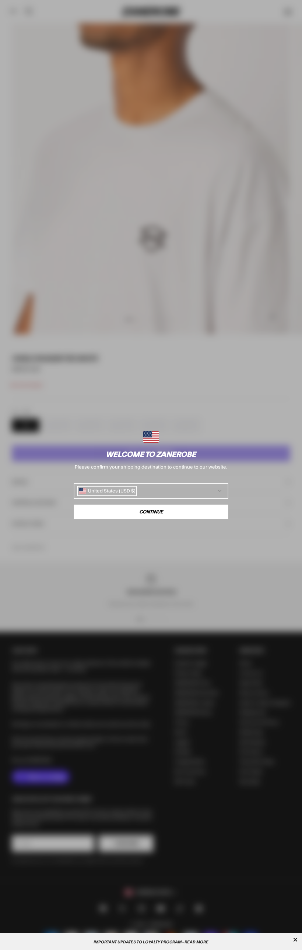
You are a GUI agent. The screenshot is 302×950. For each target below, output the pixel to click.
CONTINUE (151, 512)
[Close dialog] (295, 939)
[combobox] (107, 491)
